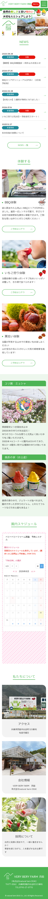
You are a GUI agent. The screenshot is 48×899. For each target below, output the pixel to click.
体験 (27, 57)
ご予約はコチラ (18, 229)
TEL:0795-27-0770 (24, 887)
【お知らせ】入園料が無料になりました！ (21, 99)
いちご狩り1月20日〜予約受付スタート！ (21, 116)
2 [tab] (22, 31)
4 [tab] (30, 31)
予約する (36, 4)
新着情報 (10, 57)
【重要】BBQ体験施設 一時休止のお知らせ (21, 63)
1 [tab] (18, 31)
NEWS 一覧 (23, 145)
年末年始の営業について (13, 133)
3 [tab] (26, 31)
